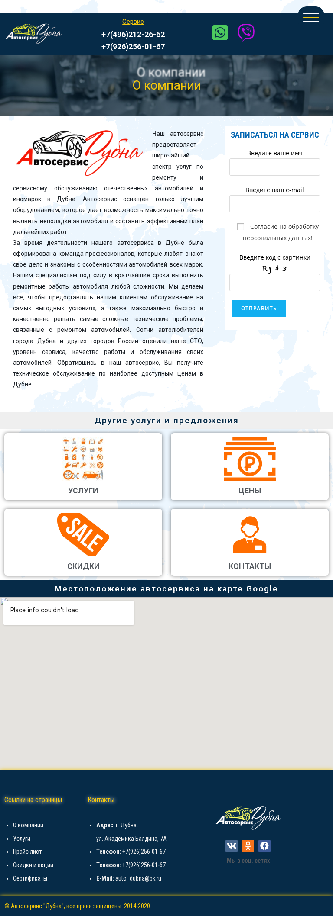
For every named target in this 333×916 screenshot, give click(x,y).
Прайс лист (27, 851)
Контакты (250, 566)
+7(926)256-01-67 (133, 46)
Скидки (83, 566)
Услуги (83, 490)
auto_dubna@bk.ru (138, 878)
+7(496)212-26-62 (133, 34)
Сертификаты (30, 878)
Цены (249, 490)
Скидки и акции (33, 864)
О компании (28, 825)
